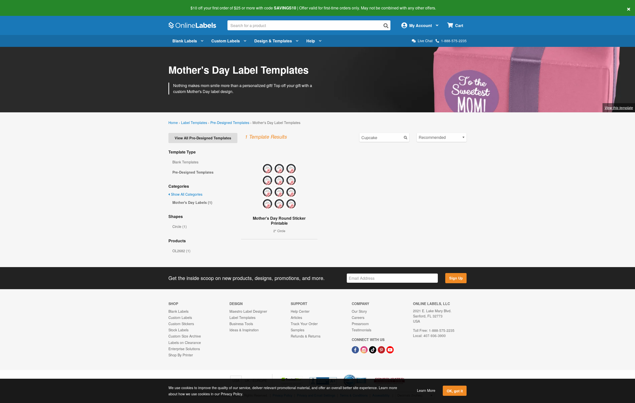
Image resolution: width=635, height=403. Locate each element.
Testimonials (361, 329)
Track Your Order (304, 323)
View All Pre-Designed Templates (203, 137)
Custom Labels (225, 41)
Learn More (426, 390)
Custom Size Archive (184, 336)
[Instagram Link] (364, 349)
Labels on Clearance (184, 342)
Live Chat (425, 41)
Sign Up (456, 278)
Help (310, 41)
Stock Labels (178, 329)
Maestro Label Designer (248, 311)
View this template (618, 107)
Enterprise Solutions (184, 348)
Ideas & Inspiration (244, 329)
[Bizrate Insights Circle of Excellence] (364, 374)
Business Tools (241, 323)
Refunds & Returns (305, 336)
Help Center (300, 311)
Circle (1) (179, 226)
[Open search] (385, 25)
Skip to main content (18, 4)
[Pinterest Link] (382, 349)
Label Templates (194, 122)
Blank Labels (184, 41)
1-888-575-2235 (454, 40)
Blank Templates (185, 161)
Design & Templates (273, 41)
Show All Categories (186, 194)
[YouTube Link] (390, 349)
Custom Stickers (181, 323)
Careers (358, 317)
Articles (296, 317)
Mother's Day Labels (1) (192, 202)
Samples (297, 329)
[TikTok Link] (373, 349)
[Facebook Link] (356, 349)
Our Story (359, 311)
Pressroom (360, 323)
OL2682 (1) (181, 250)
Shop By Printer (180, 354)
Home (173, 122)
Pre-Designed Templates (229, 122)
